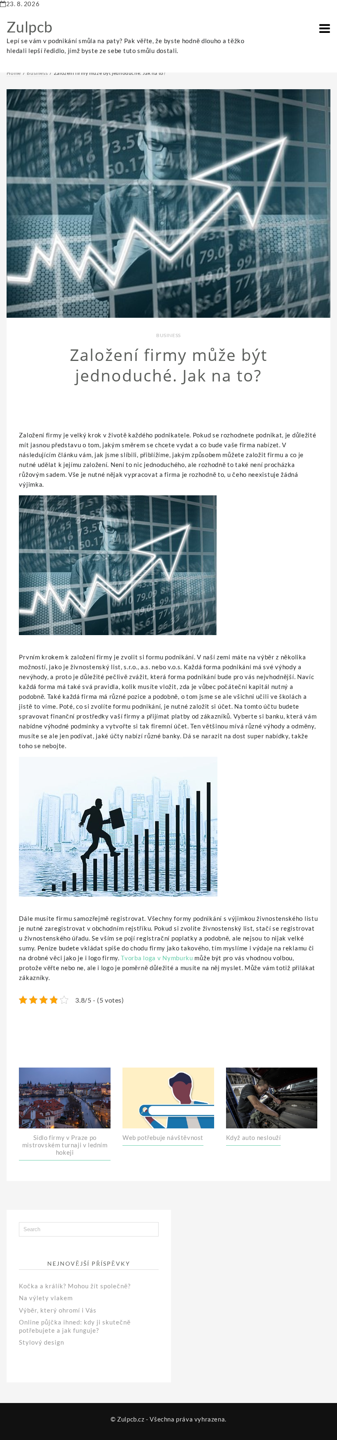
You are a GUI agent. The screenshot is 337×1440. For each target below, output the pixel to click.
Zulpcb (30, 27)
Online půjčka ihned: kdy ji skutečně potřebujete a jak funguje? (75, 1326)
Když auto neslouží (253, 1137)
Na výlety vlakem (46, 1297)
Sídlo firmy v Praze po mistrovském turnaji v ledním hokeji (65, 1145)
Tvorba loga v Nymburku (157, 958)
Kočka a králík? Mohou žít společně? (75, 1286)
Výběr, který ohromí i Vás (58, 1310)
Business (168, 335)
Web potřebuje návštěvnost (162, 1137)
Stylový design (41, 1342)
